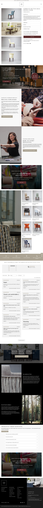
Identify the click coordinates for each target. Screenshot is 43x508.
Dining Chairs (3, 488)
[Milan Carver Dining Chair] (37, 212)
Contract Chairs (19, 497)
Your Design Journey (12, 488)
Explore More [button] (11, 487)
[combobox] (13, 275)
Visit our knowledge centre (22, 356)
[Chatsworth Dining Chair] (27, 196)
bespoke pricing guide (7, 116)
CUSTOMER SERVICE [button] (20, 487)
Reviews (18, 495)
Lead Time (18, 492)
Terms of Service (38, 500)
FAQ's (18, 488)
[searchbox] (5, 275)
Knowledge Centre (11, 492)
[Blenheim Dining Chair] (37, 196)
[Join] (41, 497)
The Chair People (5, 506)
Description (25, 14)
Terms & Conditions (21, 506)
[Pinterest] (22, 502)
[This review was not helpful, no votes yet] (38, 289)
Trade (18, 496)
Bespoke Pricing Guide (12, 496)
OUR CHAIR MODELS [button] (4, 487)
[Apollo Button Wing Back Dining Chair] (27, 227)
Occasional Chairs (3, 491)
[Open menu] (2, 4)
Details (24, 24)
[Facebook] (20, 502)
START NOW (21, 182)
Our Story (10, 495)
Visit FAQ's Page (4, 431)
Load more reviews (21, 340)
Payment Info (19, 491)
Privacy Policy (32, 500)
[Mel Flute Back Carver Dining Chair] (27, 212)
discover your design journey (30, 150)
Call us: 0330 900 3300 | (14, 506)
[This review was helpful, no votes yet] (17, 288)
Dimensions (25, 22)
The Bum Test (11, 491)
